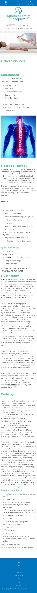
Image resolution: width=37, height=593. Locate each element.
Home (18, 562)
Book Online (25, 25)
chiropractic (12, 385)
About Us (18, 565)
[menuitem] (18, 562)
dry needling (26, 365)
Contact (18, 585)
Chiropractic (18, 569)
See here (5, 79)
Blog (18, 582)
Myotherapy (6, 279)
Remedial (8, 258)
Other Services (18, 575)
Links (18, 578)
